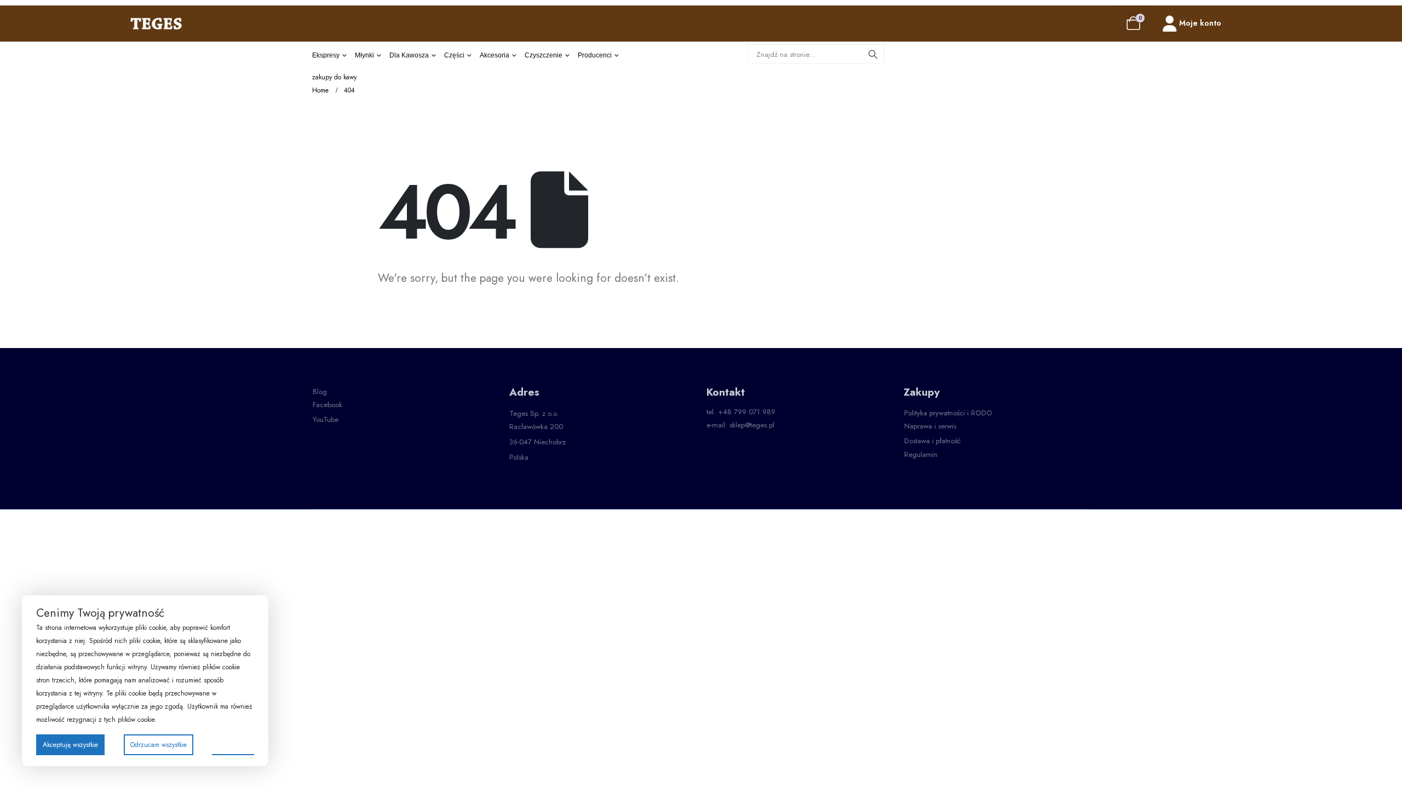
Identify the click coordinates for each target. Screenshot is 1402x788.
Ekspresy (326, 55)
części (454, 55)
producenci (595, 55)
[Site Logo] (156, 23)
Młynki (364, 55)
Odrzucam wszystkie (158, 745)
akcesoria (494, 55)
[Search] (873, 54)
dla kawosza (409, 55)
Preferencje (233, 744)
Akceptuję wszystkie (70, 745)
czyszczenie (543, 55)
